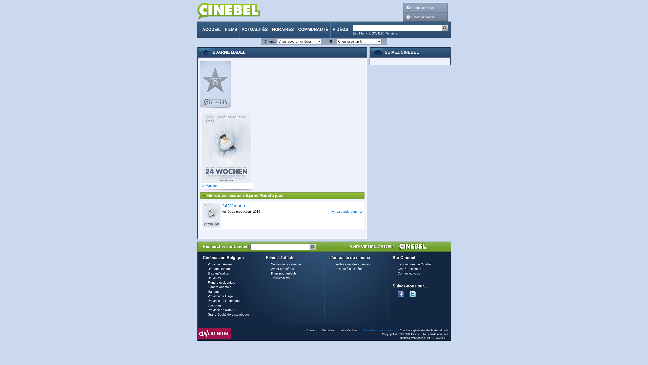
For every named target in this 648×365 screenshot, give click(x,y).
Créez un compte (423, 17)
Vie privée (328, 330)
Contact (311, 330)
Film (332, 41)
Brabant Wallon (218, 273)
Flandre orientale (219, 287)
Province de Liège (220, 296)
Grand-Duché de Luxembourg (228, 314)
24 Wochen (233, 205)
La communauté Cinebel (415, 264)
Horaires (283, 29)
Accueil (211, 29)
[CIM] (214, 329)
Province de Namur (221, 310)
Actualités (254, 29)
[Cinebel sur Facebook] (401, 293)
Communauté (313, 29)
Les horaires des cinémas (352, 264)
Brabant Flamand (220, 269)
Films (231, 29)
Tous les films (280, 278)
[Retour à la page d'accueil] (228, 11)
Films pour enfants (283, 273)
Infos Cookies (348, 330)
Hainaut (213, 292)
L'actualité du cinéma (348, 269)
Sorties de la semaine (286, 264)
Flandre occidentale (221, 282)
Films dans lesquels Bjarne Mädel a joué (245, 195)
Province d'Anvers (220, 264)
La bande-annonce (349, 211)
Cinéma (270, 41)
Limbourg (214, 305)
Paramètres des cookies (378, 330)
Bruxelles (214, 278)
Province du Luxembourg (225, 301)
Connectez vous (422, 8)
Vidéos (340, 29)
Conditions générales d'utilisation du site (424, 330)
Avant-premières (282, 269)
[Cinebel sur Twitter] (415, 293)
